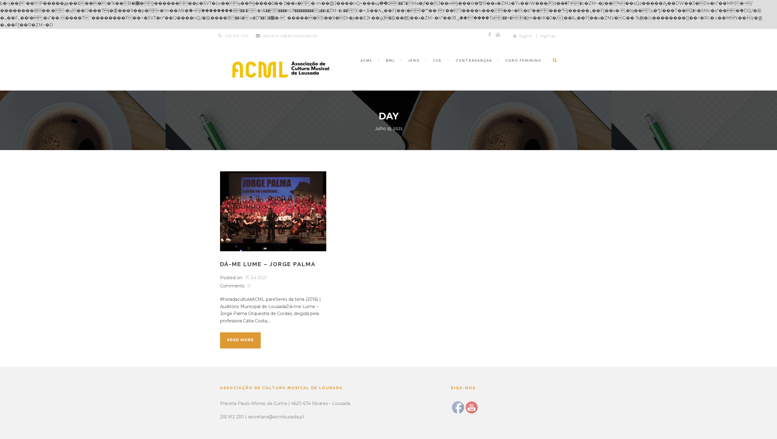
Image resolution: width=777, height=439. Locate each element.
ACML (367, 61)
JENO (414, 61)
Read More (240, 340)
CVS (437, 61)
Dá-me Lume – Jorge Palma (268, 264)
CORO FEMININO (523, 61)
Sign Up (547, 35)
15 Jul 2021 (256, 277)
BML (390, 61)
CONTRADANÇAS (474, 61)
